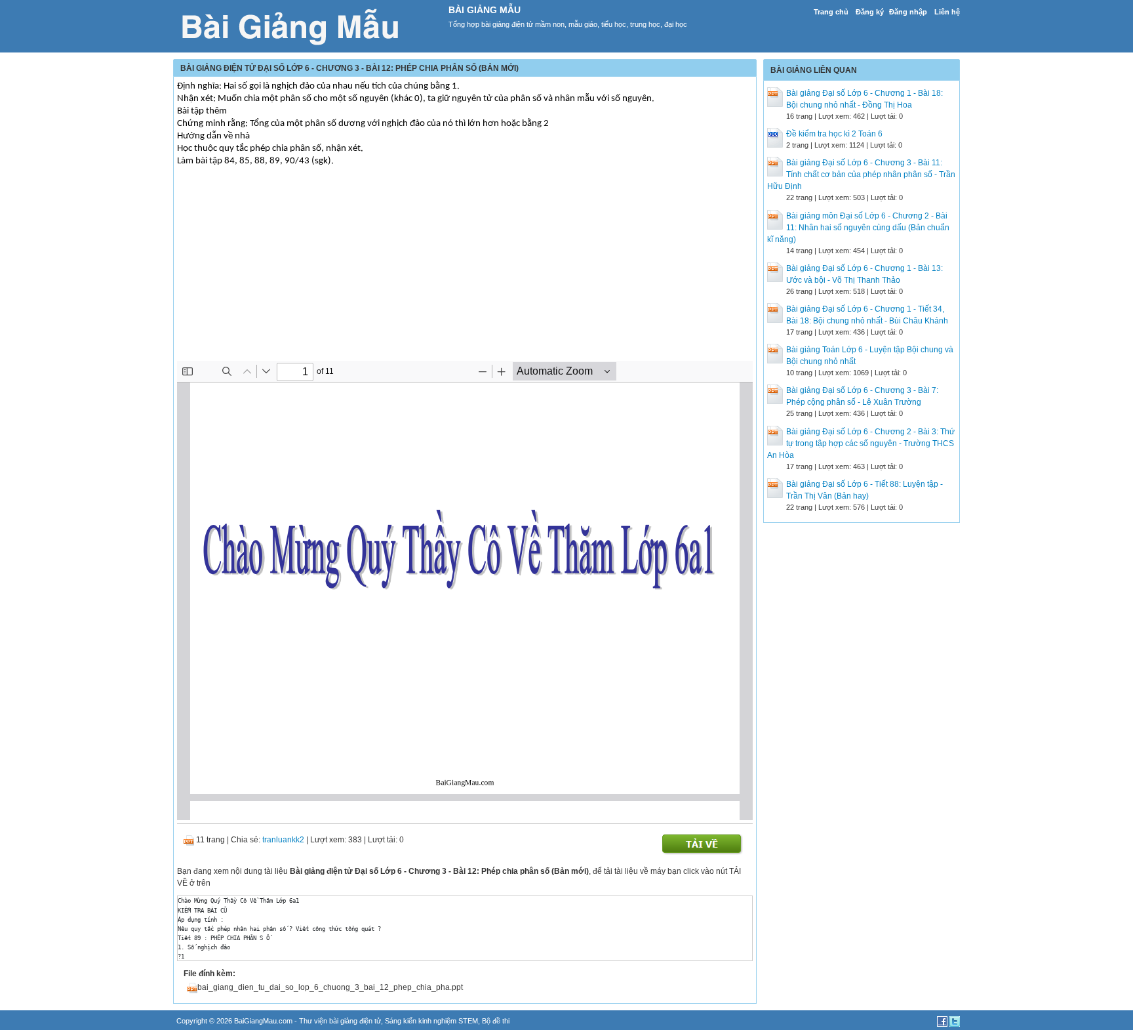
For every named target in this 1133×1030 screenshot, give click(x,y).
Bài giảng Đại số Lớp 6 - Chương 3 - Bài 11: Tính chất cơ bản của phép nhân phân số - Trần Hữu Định (861, 174)
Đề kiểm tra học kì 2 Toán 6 (834, 133)
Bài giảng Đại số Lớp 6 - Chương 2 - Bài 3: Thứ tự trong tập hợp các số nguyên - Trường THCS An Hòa (861, 443)
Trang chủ (831, 12)
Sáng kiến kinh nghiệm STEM (431, 1021)
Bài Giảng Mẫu (484, 10)
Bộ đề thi (495, 1021)
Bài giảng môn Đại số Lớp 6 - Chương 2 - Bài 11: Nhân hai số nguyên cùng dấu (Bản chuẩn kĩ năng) (858, 227)
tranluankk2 (283, 839)
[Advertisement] (465, 269)
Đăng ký (870, 12)
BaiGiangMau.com (263, 1021)
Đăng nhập (908, 12)
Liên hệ (947, 12)
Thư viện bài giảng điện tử (340, 1021)
